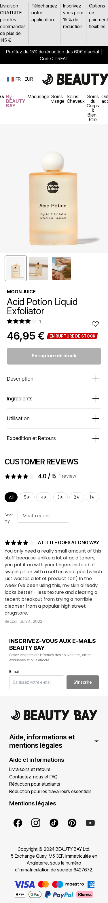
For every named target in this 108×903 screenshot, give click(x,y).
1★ (92, 497)
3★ (60, 497)
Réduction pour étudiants (34, 784)
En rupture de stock (54, 356)
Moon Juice (21, 291)
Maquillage (38, 96)
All (11, 497)
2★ (77, 497)
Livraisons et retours (29, 769)
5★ (27, 497)
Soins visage (58, 98)
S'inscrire (82, 682)
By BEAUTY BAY (15, 101)
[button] (16, 268)
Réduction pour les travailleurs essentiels (50, 791)
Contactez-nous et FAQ (33, 777)
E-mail (14, 671)
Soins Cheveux (76, 98)
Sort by (9, 518)
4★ (44, 497)
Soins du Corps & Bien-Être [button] (93, 108)
